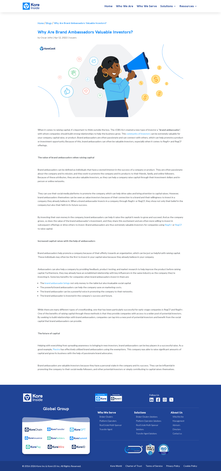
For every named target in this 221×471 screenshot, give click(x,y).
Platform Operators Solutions (148, 421)
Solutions (166, 6)
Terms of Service (154, 466)
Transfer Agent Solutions (146, 433)
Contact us (177, 433)
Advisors (176, 425)
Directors (177, 429)
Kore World (116, 466)
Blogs (49, 23)
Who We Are (124, 6)
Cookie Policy (190, 466)
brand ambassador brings (57, 283)
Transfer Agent (105, 429)
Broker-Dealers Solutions (147, 416)
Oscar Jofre (46, 37)
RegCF (178, 224)
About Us (176, 412)
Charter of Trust (133, 466)
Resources (187, 6)
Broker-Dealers (106, 416)
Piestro (56, 349)
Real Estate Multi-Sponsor (110, 425)
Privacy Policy (173, 466)
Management (178, 421)
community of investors (138, 133)
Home (108, 6)
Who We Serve (147, 6)
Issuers (73, 37)
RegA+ (168, 224)
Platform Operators (108, 421)
